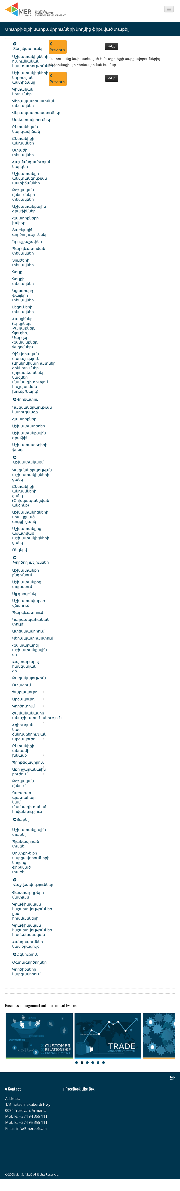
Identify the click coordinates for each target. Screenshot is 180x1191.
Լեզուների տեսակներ (23, 309)
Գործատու (27, 399)
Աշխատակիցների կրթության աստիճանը (30, 77)
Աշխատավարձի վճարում (28, 603)
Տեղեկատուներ (28, 48)
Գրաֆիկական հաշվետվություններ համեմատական (32, 930)
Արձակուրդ (23, 699)
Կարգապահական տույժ (30, 622)
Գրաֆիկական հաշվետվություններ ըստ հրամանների (32, 911)
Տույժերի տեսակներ (23, 262)
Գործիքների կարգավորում (26, 971)
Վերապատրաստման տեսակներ (33, 103)
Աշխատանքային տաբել (29, 832)
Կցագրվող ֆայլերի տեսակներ (23, 295)
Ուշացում (21, 685)
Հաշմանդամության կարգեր (31, 164)
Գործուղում (23, 706)
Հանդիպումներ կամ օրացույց (27, 944)
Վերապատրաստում (32, 638)
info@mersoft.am (31, 1128)
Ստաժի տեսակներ (23, 152)
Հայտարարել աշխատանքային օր (29, 650)
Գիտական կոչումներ (22, 91)
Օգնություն (27, 954)
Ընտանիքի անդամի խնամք (23, 750)
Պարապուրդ (25, 692)
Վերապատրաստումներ (36, 112)
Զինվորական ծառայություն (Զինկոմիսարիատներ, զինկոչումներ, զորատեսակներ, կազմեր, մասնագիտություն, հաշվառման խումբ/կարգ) (34, 372)
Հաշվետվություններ (33, 884)
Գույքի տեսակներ (23, 281)
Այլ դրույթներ (25, 593)
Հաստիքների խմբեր (25, 220)
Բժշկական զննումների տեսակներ (23, 194)
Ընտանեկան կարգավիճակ (26, 129)
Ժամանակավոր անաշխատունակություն (37, 715)
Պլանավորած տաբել (25, 844)
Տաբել (22, 819)
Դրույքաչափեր (27, 241)
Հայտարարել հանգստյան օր (25, 666)
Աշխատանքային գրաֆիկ (29, 435)
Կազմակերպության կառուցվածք (32, 409)
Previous (57, 49)
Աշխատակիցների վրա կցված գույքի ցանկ (30, 517)
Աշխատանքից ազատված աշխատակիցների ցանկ (30, 535)
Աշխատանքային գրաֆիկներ (29, 209)
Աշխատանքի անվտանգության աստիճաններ (29, 178)
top (172, 1077)
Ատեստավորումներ (31, 119)
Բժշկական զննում (23, 783)
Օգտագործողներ (29, 962)
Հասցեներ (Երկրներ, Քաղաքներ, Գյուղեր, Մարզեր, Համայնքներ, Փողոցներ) (25, 332)
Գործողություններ (31, 562)
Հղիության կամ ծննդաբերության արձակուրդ (29, 731)
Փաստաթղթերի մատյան (28, 895)
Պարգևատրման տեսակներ (28, 251)
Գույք (17, 271)
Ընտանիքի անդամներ (23, 141)
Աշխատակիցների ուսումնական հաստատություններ (32, 61)
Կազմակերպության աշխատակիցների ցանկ (32, 474)
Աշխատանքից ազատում (26, 584)
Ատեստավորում (28, 631)
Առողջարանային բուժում (29, 772)
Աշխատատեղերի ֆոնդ (29, 447)
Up (113, 46)
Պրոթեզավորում (28, 762)
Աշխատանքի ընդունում (25, 572)
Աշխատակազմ (28, 462)
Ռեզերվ (19, 549)
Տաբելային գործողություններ (30, 232)
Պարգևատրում (27, 612)
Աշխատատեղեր (28, 426)
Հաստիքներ (24, 419)
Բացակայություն (29, 678)
